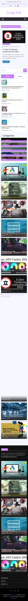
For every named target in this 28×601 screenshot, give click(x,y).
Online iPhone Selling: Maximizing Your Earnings (12, 100)
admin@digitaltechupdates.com (9, 456)
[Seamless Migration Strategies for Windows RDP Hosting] (14, 228)
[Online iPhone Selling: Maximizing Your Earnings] (14, 190)
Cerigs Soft (14, 12)
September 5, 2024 (7, 130)
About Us (3, 581)
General (4, 158)
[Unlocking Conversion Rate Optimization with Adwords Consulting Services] (14, 172)
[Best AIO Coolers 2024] (14, 265)
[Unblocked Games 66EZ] (14, 247)
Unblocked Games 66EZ (8, 251)
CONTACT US (4, 584)
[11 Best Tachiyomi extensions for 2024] (14, 36)
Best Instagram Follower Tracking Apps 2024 (12, 434)
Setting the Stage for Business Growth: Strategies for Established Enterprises (12, 415)
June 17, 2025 (6, 90)
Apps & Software (6, 44)
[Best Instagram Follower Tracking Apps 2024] (14, 430)
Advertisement (4, 578)
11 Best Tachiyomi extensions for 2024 (11, 50)
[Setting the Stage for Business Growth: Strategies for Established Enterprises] (14, 411)
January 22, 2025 (7, 103)
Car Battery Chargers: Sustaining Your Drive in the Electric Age (13, 114)
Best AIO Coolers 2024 (8, 270)
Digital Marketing (7, 149)
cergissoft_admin (16, 46)
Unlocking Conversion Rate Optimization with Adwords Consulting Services (13, 87)
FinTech (4, 154)
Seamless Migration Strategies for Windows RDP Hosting (13, 127)
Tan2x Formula (6, 397)
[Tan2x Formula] (14, 348)
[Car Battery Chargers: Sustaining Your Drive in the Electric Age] (14, 209)
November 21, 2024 (7, 117)
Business (4, 144)
